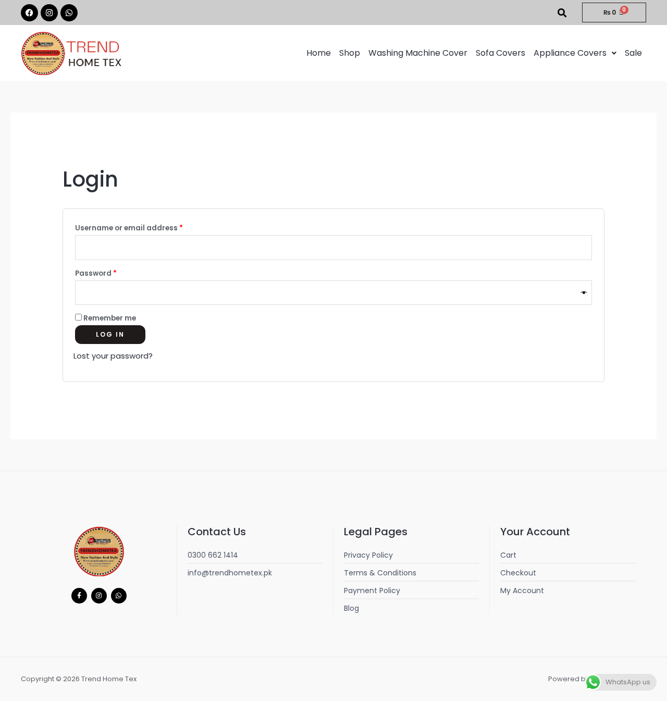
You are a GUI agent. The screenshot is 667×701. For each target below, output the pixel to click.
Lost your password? (113, 355)
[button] (575, 53)
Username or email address (145, 227)
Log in (110, 334)
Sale (633, 53)
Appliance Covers (570, 53)
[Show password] (584, 292)
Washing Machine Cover (417, 53)
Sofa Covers (500, 53)
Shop (349, 53)
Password (112, 272)
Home (318, 53)
